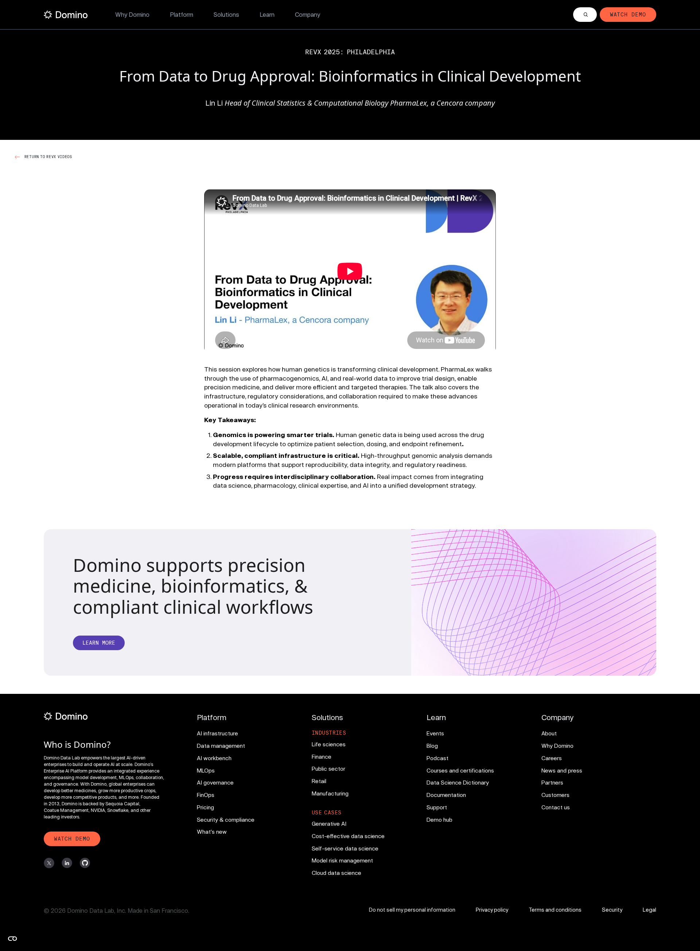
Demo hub (439, 819)
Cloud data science (336, 872)
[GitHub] (84, 863)
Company (307, 14)
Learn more (98, 643)
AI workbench (214, 758)
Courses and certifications (460, 770)
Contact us (555, 807)
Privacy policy (492, 910)
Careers (551, 758)
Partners (552, 782)
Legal (649, 910)
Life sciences (329, 744)
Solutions (226, 14)
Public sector (328, 768)
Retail (319, 781)
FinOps (205, 794)
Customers (555, 794)
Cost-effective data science (348, 836)
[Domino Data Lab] (66, 15)
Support (437, 807)
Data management (221, 745)
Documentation (446, 794)
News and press (561, 770)
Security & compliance (225, 819)
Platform (181, 14)
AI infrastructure (217, 733)
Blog (432, 745)
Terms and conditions (555, 910)
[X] (49, 863)
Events (435, 733)
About (549, 733)
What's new (212, 831)
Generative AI (329, 823)
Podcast (437, 758)
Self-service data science (345, 848)
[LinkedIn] (67, 863)
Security (612, 910)
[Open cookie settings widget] (12, 938)
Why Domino (132, 14)
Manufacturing (330, 793)
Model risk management (342, 860)
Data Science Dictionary (458, 782)
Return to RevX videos (48, 156)
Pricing (205, 807)
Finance (321, 756)
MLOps (206, 770)
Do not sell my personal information (412, 910)
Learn (267, 14)
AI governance (215, 782)
